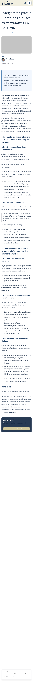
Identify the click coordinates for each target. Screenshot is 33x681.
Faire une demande (17, 429)
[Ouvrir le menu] (29, 3)
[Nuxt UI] (7, 3)
